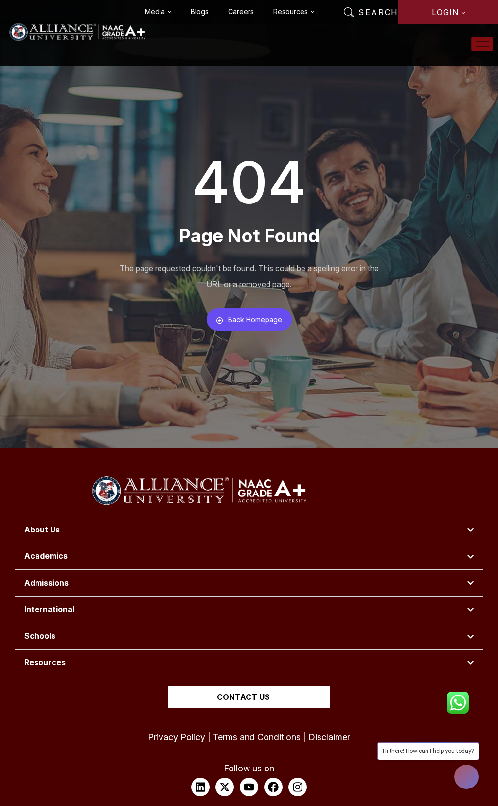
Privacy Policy (176, 737)
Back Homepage (255, 319)
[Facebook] (273, 787)
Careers (241, 11)
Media (155, 11)
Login (445, 12)
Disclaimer (329, 737)
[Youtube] (249, 787)
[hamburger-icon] (482, 44)
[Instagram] (297, 787)
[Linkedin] (200, 787)
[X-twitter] (224, 787)
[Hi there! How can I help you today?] (466, 777)
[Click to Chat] (458, 699)
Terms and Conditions (257, 737)
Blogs (200, 11)
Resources (290, 11)
